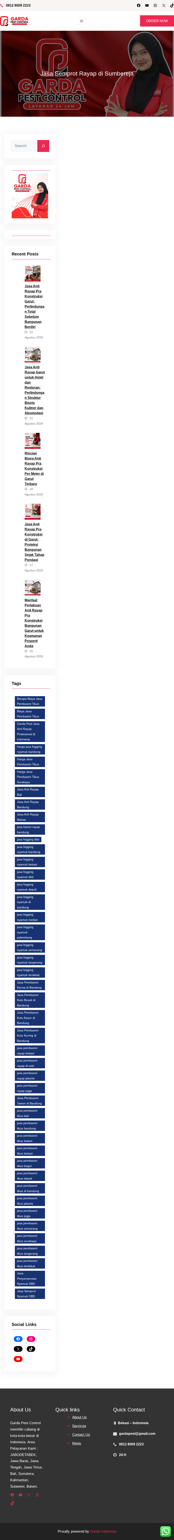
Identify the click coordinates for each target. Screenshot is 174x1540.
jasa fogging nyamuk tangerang (29, 960)
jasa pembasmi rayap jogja (27, 1088)
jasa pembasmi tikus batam (27, 1138)
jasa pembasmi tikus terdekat (27, 1263)
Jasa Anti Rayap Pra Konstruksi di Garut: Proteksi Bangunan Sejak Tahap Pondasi (34, 542)
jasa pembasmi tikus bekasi (27, 1150)
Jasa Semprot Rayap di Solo (98, 1160)
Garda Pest (125, 182)
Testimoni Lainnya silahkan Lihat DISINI (118, 995)
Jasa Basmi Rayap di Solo (135, 1138)
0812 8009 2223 (18, 5)
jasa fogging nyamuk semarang (29, 947)
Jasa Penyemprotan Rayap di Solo (102, 1152)
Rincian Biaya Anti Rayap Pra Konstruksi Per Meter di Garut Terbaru (34, 469)
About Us (79, 1417)
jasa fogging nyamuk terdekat (28, 972)
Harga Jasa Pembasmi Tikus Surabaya (28, 777)
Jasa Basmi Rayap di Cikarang (118, 1110)
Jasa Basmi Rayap (91, 1124)
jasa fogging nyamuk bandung (28, 849)
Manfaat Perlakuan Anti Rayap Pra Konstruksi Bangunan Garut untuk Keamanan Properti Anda (34, 623)
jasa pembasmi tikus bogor (27, 1163)
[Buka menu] (81, 21)
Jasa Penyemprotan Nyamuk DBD (27, 1278)
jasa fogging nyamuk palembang (25, 932)
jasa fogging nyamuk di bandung (25, 902)
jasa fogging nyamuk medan (27, 917)
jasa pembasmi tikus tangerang (27, 1251)
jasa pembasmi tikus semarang (27, 1226)
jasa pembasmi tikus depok (27, 1175)
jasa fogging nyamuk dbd (25, 874)
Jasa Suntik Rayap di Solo (96, 1167)
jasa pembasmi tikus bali (27, 1113)
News (76, 1443)
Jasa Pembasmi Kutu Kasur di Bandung (27, 1018)
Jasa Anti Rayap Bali (28, 792)
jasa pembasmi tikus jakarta (27, 1200)
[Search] (43, 146)
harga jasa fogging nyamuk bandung (29, 749)
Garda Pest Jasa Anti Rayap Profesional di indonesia (28, 731)
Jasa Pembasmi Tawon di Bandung (29, 1100)
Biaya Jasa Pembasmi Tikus (28, 714)
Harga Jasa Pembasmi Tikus (28, 761)
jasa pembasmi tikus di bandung (28, 1188)
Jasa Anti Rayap (88, 416)
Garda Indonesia (103, 1531)
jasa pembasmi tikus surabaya (27, 1238)
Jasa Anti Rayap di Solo (94, 1138)
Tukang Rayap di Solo (136, 1167)
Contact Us (81, 1435)
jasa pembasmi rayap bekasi (27, 1050)
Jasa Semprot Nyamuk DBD (26, 1293)
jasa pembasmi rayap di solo (27, 1063)
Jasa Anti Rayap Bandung (28, 804)
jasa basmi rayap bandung (28, 829)
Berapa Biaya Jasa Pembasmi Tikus (29, 701)
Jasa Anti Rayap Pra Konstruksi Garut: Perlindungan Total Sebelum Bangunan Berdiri (34, 306)
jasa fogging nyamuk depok (27, 887)
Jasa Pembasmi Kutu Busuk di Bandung (27, 1000)
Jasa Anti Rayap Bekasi (28, 817)
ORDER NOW (157, 21)
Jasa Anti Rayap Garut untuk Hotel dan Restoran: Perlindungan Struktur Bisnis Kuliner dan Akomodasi (35, 390)
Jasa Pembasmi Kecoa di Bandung (29, 985)
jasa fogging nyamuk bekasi (27, 862)
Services (79, 1426)
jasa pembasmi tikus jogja (27, 1213)
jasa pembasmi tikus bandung (27, 1125)
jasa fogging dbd (28, 839)
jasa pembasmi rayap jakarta (27, 1075)
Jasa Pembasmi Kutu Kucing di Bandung (27, 1035)
